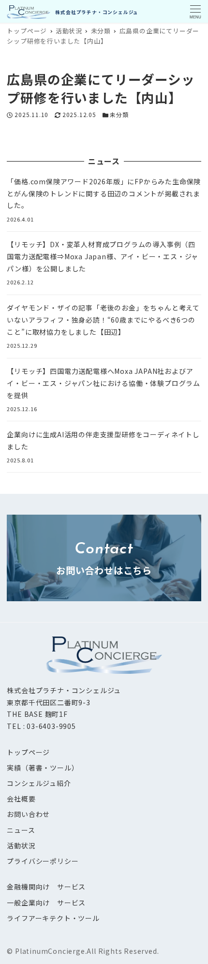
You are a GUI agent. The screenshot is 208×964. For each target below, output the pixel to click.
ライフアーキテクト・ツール (53, 918)
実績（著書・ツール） (42, 767)
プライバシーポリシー (42, 861)
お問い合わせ (28, 814)
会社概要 (21, 798)
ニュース (21, 830)
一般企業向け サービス (46, 902)
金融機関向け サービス (46, 886)
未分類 (119, 114)
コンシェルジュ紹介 (39, 783)
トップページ (28, 752)
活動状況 (21, 845)
